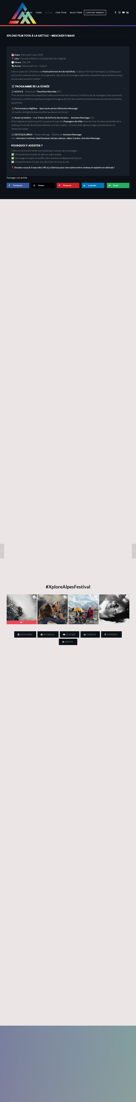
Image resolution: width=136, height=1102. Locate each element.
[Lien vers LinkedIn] (127, 12)
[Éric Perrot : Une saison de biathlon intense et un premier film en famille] (2, 551)
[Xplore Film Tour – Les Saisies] (134, 551)
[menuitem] (27, 12)
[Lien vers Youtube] (123, 12)
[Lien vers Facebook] (115, 12)
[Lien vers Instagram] (119, 12)
